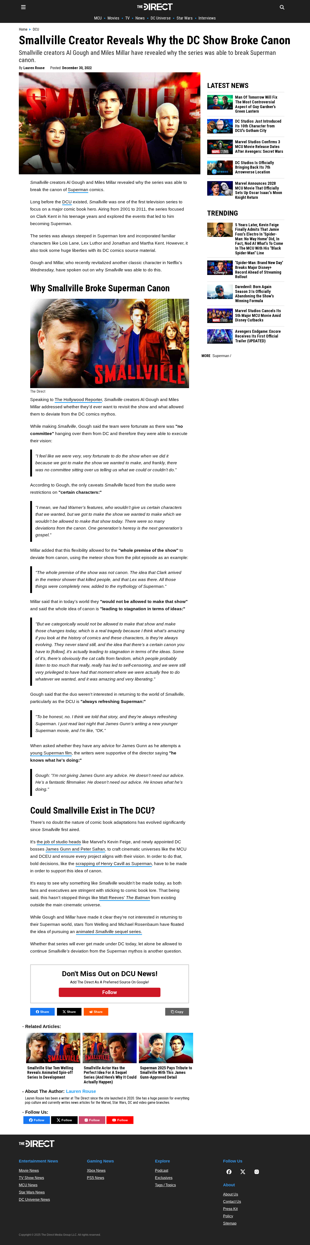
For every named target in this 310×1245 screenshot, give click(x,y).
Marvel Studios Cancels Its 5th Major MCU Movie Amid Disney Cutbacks (258, 315)
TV (127, 18)
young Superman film (51, 753)
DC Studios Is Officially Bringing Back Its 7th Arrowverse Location (254, 167)
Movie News (29, 1170)
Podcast (161, 1170)
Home (23, 29)
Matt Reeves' (124, 897)
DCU (36, 29)
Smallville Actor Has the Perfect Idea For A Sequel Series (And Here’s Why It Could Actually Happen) (110, 1075)
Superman (78, 189)
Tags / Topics (165, 1185)
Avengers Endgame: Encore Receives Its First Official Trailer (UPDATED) (258, 336)
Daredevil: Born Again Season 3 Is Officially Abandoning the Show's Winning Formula (254, 294)
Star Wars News (32, 1192)
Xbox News (96, 1170)
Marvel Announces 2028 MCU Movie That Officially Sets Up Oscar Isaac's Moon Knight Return (258, 190)
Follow (39, 1120)
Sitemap (229, 1223)
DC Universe (161, 18)
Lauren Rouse (34, 68)
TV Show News (31, 1178)
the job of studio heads (59, 841)
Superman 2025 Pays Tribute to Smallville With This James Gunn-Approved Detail (166, 1073)
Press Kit (230, 1209)
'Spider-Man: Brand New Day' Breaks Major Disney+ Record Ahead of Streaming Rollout (259, 269)
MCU (98, 18)
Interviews (207, 18)
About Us (230, 1194)
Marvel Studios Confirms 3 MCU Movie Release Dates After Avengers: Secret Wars (259, 146)
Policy (228, 1216)
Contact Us (232, 1202)
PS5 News (95, 1178)
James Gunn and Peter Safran (75, 849)
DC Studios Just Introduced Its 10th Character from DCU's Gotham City (258, 126)
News (140, 18)
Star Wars (185, 18)
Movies (113, 18)
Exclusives (163, 1178)
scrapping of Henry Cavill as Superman (114, 863)
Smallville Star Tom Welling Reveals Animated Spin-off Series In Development (50, 1073)
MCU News (28, 1185)
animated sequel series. (109, 931)
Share (44, 1012)
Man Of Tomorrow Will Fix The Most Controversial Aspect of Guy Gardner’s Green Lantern (256, 104)
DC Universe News (34, 1199)
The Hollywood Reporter (78, 399)
